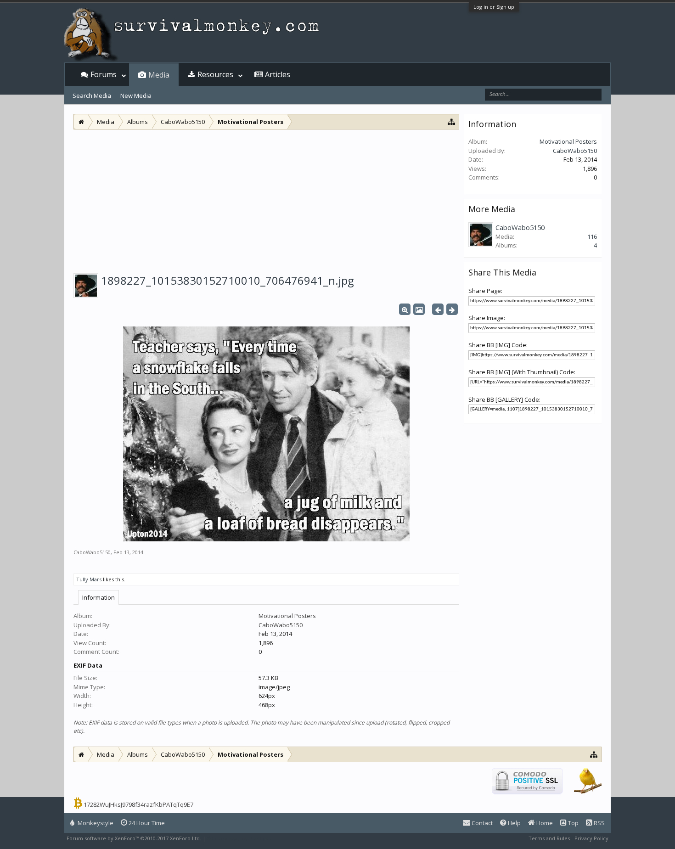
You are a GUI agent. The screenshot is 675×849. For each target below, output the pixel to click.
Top (573, 823)
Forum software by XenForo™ (134, 838)
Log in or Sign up (493, 6)
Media (158, 75)
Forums (103, 74)
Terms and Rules (549, 838)
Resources (215, 74)
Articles (277, 74)
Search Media (92, 95)
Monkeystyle (94, 823)
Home (544, 823)
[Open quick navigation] (452, 121)
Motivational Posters (287, 616)
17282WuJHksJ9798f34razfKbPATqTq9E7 (138, 804)
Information (98, 597)
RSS (598, 823)
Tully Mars (88, 579)
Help (513, 823)
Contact (481, 823)
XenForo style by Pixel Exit (239, 838)
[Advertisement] (266, 198)
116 (592, 236)
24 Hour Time (146, 823)
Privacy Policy (591, 838)
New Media (136, 95)
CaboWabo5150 (92, 552)
